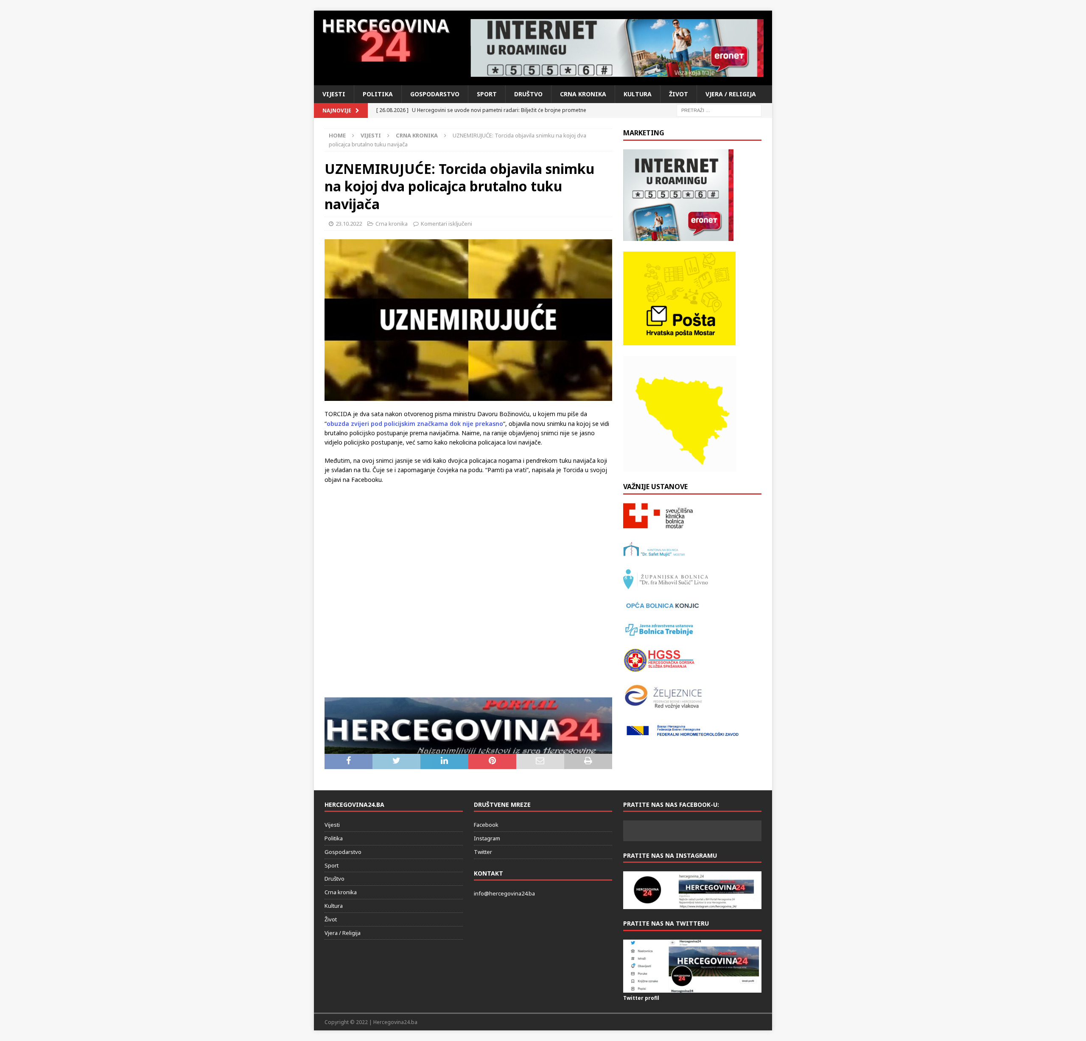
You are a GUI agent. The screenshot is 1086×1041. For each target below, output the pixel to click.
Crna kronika (583, 94)
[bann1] (617, 48)
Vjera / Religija (730, 94)
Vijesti (333, 94)
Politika (378, 94)
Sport (487, 94)
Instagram (487, 838)
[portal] (468, 749)
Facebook (486, 824)
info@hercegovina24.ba (504, 893)
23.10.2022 (349, 223)
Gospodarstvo (434, 94)
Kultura (638, 94)
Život (678, 94)
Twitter (483, 852)
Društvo (528, 94)
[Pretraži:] (719, 110)
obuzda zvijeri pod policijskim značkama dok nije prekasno (415, 424)
